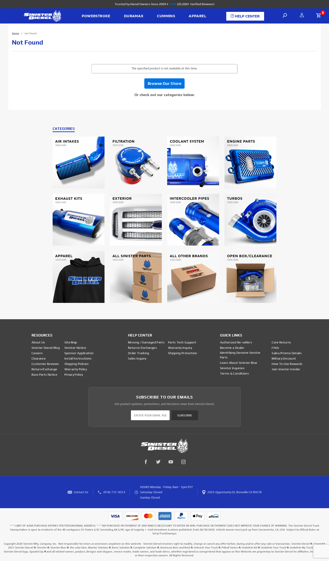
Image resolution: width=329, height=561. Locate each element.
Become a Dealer (232, 347)
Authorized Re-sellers (236, 342)
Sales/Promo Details (287, 353)
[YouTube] (170, 461)
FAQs (275, 347)
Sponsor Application (79, 353)
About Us (38, 342)
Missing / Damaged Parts (146, 342)
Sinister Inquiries (232, 368)
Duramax (133, 16)
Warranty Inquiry (180, 347)
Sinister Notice (75, 347)
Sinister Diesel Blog (46, 347)
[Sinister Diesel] (42, 15)
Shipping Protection (182, 353)
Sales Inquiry (137, 358)
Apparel (197, 16)
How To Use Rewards (287, 364)
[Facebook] (145, 461)
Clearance (39, 358)
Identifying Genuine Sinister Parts (240, 355)
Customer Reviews (45, 364)
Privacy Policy (73, 374)
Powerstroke (96, 16)
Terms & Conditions (234, 373)
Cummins (166, 16)
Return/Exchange (44, 369)
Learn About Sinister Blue (238, 362)
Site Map (70, 342)
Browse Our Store (164, 83)
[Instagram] (183, 461)
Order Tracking (138, 353)
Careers (37, 353)
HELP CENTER (247, 16)
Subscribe (184, 415)
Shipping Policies (76, 364)
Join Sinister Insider (286, 369)
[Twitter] (158, 461)
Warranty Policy (75, 369)
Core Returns (281, 342)
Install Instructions (78, 358)
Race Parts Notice (44, 374)
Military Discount (284, 358)
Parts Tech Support (182, 342)
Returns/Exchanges (142, 347)
